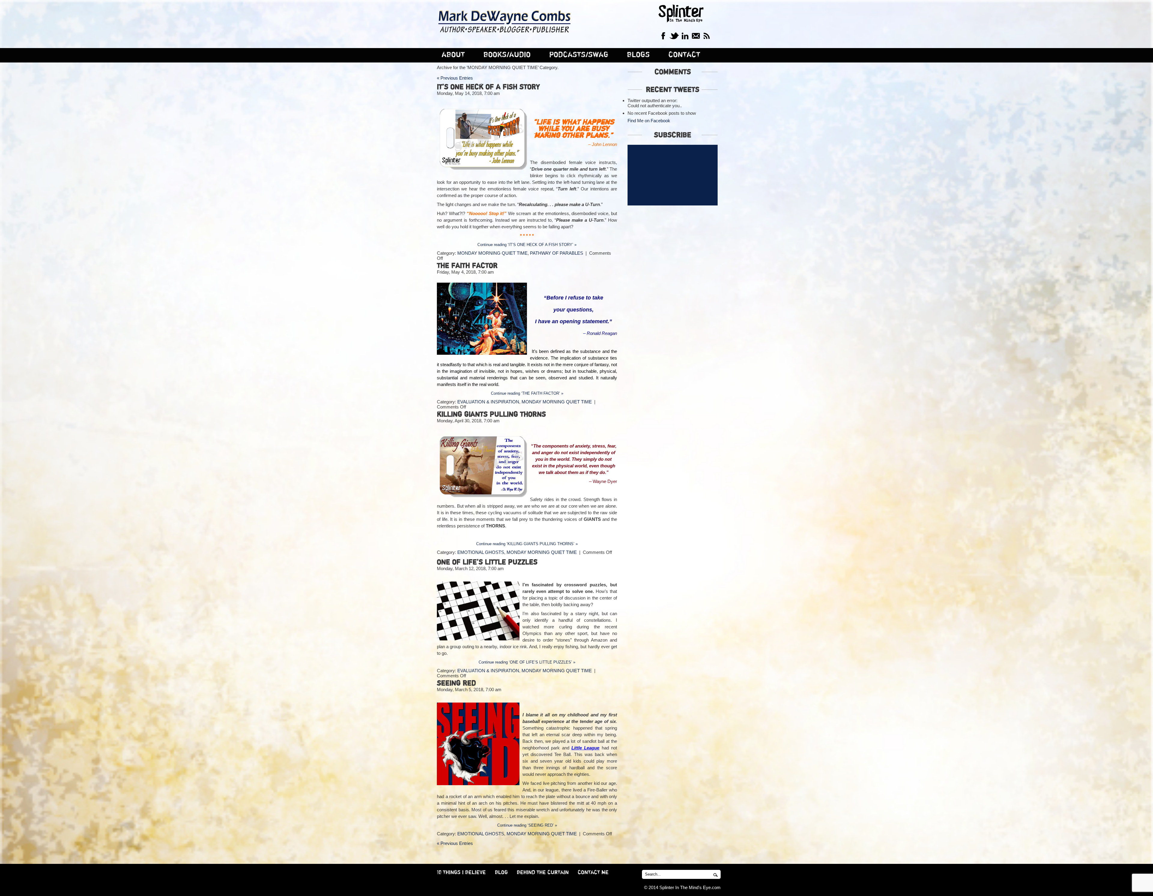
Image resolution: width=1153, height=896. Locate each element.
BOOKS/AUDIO (507, 55)
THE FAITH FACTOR (467, 265)
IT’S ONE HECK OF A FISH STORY (488, 87)
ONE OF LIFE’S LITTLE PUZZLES (487, 562)
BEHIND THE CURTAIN (543, 872)
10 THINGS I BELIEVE (461, 872)
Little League (585, 747)
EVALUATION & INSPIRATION (488, 401)
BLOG (501, 872)
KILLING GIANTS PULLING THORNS (491, 414)
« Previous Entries (455, 77)
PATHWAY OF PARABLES (556, 253)
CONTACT (684, 55)
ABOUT (453, 55)
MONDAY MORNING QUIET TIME (492, 253)
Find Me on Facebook (649, 120)
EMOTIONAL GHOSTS (480, 552)
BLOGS (638, 55)
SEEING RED (456, 683)
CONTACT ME (593, 872)
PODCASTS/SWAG (578, 55)
